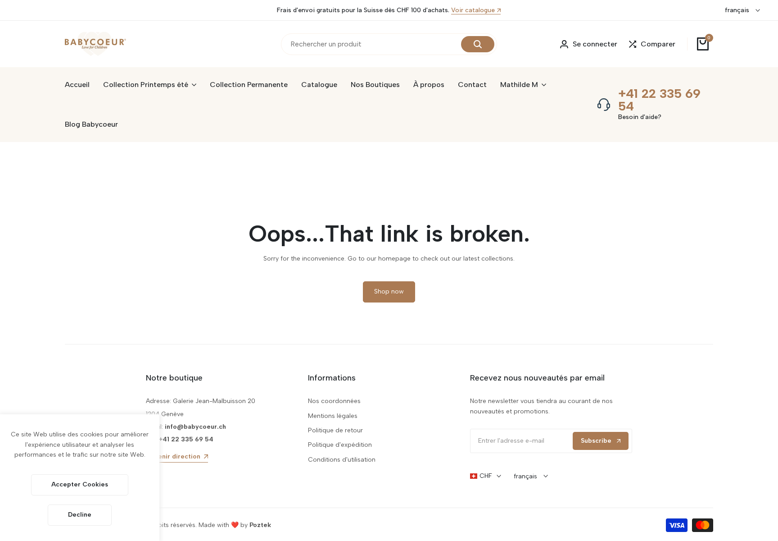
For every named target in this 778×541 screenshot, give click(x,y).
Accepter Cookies (79, 484)
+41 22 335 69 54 (659, 99)
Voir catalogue (473, 10)
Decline (79, 514)
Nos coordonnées (334, 401)
